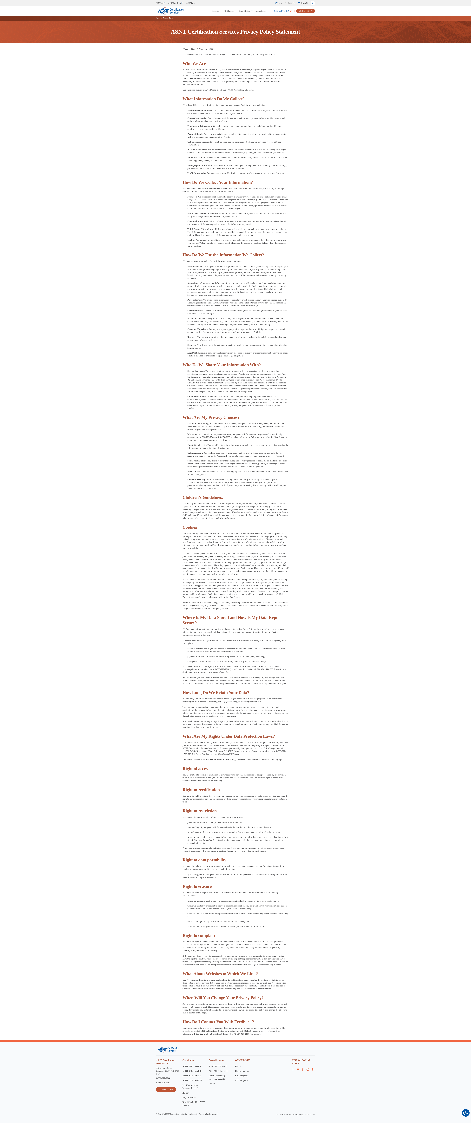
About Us (215, 11)
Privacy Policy (298, 1114)
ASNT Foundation (174, 3)
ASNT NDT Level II (191, 1075)
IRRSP (185, 1093)
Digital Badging (242, 1071)
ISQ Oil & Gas (189, 1097)
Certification (229, 11)
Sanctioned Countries (283, 1114)
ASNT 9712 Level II (191, 1066)
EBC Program (241, 1075)
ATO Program (241, 1080)
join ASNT (304, 11)
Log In (279, 3)
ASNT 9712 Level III (192, 1071)
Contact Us (304, 3)
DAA (191, 482)
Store (290, 3)
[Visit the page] (293, 1070)
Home (158, 18)
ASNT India (190, 3)
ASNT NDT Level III (192, 1080)
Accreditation (260, 11)
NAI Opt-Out (272, 479)
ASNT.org (159, 3)
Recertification (244, 11)
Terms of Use (309, 1114)
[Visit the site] (168, 1050)
